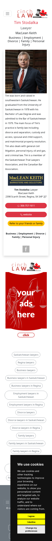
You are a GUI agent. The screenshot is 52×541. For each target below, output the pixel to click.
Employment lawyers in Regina (26, 404)
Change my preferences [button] (31, 529)
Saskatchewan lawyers (26, 354)
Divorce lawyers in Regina (26, 427)
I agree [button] (31, 516)
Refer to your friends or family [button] (26, 223)
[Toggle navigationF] (7, 502)
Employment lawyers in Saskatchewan (26, 395)
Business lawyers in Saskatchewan (26, 378)
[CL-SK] (26, 300)
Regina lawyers (26, 362)
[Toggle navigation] (7, 13)
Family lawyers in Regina (26, 451)
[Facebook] (26, 249)
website (27, 214)
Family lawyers (26, 435)
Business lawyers (26, 370)
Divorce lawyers (26, 412)
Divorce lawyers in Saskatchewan (26, 420)
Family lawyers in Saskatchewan (26, 443)
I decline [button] (31, 522)
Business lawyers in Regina (26, 385)
